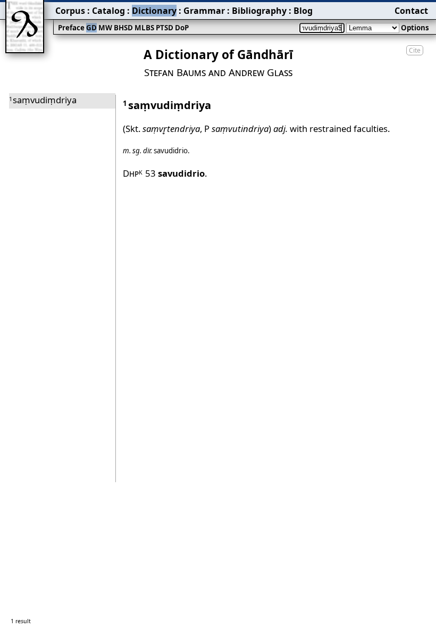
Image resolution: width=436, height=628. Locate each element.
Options (415, 27)
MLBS (144, 27)
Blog (303, 10)
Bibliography (259, 10)
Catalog (108, 10)
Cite (415, 50)
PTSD (164, 27)
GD (91, 27)
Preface (71, 27)
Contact (411, 10)
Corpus (70, 10)
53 (175, 173)
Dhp (133, 173)
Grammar (204, 10)
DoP (182, 27)
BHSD (123, 27)
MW (105, 27)
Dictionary (154, 10)
